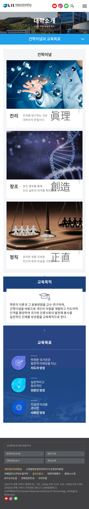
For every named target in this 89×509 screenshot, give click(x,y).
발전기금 (51, 453)
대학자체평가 (53, 473)
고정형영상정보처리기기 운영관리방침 (44, 469)
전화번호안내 (27, 478)
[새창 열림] (54, 6)
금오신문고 (37, 473)
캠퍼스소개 (69, 473)
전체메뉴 (84, 6)
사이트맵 (42, 478)
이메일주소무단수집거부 (16, 473)
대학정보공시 (13, 460)
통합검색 (72, 6)
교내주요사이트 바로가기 (19, 445)
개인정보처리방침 (13, 469)
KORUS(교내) (14, 453)
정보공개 (51, 460)
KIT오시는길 (10, 478)
